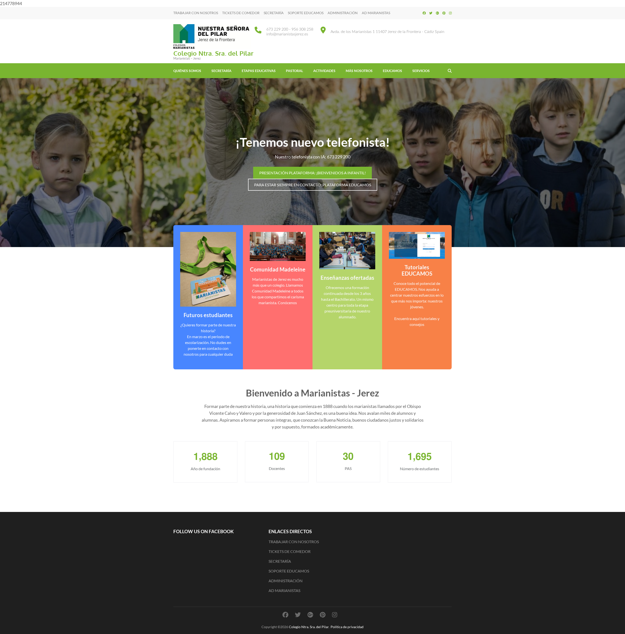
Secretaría (221, 71)
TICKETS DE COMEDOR (241, 13)
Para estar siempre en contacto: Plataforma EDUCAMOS (312, 184)
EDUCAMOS (392, 71)
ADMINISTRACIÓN (343, 13)
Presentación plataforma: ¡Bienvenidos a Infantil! (312, 172)
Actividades (324, 71)
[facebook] (424, 13)
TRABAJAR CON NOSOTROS (195, 13)
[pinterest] (444, 13)
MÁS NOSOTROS (359, 71)
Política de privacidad (347, 627)
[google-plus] (437, 13)
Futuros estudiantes (208, 315)
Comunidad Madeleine (277, 269)
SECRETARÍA (274, 13)
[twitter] (430, 13)
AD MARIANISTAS (376, 13)
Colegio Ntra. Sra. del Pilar (213, 53)
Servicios (421, 71)
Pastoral (294, 71)
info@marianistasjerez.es (287, 34)
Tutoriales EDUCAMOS (417, 270)
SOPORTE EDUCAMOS (305, 13)
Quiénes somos (187, 71)
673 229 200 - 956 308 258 (289, 29)
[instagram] (450, 13)
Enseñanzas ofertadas (347, 277)
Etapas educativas (259, 71)
